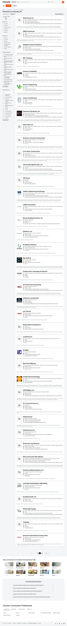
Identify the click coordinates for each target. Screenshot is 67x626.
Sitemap (39, 623)
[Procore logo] (6, 2)
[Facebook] (57, 623)
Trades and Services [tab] (21, 609)
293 (37, 553)
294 (39, 553)
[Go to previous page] (31, 553)
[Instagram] (61, 623)
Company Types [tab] (6, 609)
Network (14, 2)
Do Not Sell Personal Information (32, 623)
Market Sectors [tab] (13, 609)
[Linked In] (55, 623)
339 (46, 553)
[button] (3, 23)
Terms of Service (24, 623)
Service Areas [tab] (29, 609)
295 (42, 553)
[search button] (63, 2)
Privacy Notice (19, 623)
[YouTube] (63, 623)
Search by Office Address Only (6, 18)
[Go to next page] (48, 553)
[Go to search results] (13, 92)
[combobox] (55, 2)
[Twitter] (59, 623)
